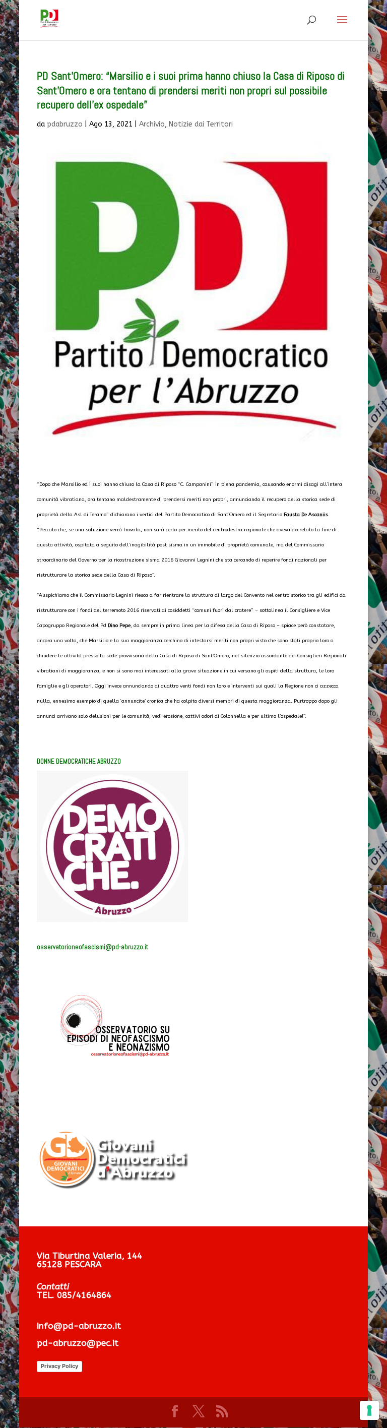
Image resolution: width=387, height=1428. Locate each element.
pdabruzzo (65, 124)
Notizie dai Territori (201, 124)
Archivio (152, 124)
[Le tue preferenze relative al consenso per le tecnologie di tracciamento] (369, 1410)
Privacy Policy (59, 1366)
